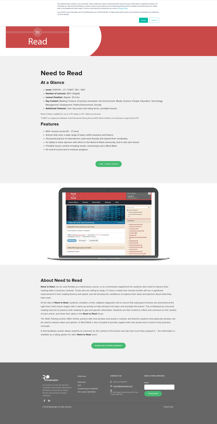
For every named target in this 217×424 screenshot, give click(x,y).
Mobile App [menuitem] (82, 376)
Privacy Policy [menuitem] (168, 407)
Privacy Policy (122, 8)
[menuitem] (77, 379)
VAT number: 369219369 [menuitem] (86, 392)
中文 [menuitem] (79, 385)
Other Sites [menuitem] (82, 382)
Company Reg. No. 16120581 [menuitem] (86, 389)
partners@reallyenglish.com (122, 386)
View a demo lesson (108, 164)
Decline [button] (154, 20)
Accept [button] (143, 20)
